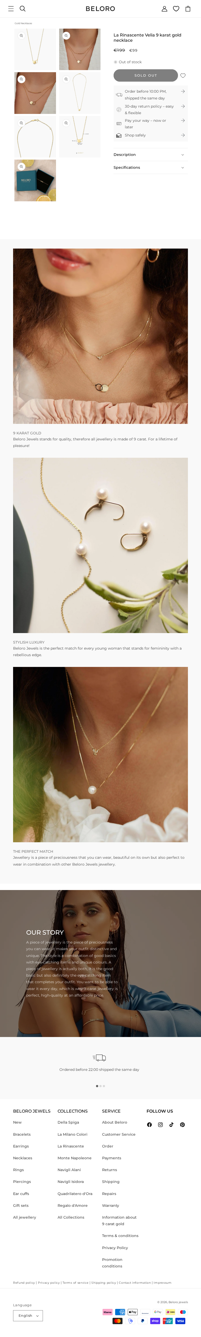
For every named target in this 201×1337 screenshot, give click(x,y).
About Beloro (114, 1122)
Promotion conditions (112, 1262)
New (17, 1122)
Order (107, 1146)
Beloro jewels (178, 1302)
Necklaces (22, 1158)
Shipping (111, 1181)
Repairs (109, 1193)
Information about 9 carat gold (119, 1220)
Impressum (162, 1283)
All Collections (71, 1217)
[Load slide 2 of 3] (100, 1086)
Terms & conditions (120, 1235)
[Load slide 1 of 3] (97, 1086)
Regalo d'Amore (73, 1205)
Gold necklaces (23, 23)
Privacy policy (49, 1283)
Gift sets (21, 1205)
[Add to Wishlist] (183, 75)
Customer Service (119, 1134)
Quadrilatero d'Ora (75, 1193)
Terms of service (75, 1283)
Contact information (135, 1283)
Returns (109, 1169)
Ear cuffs (21, 1193)
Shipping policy (103, 1283)
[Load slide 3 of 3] (104, 1086)
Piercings (22, 1181)
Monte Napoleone (75, 1158)
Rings (18, 1169)
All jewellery (24, 1217)
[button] (11, 8)
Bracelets (22, 1134)
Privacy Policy (115, 1247)
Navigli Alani (69, 1169)
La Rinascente (71, 1146)
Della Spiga (68, 1122)
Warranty (110, 1205)
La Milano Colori (72, 1134)
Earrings (21, 1146)
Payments (111, 1158)
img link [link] (20, 251)
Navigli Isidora (71, 1181)
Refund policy (24, 1283)
